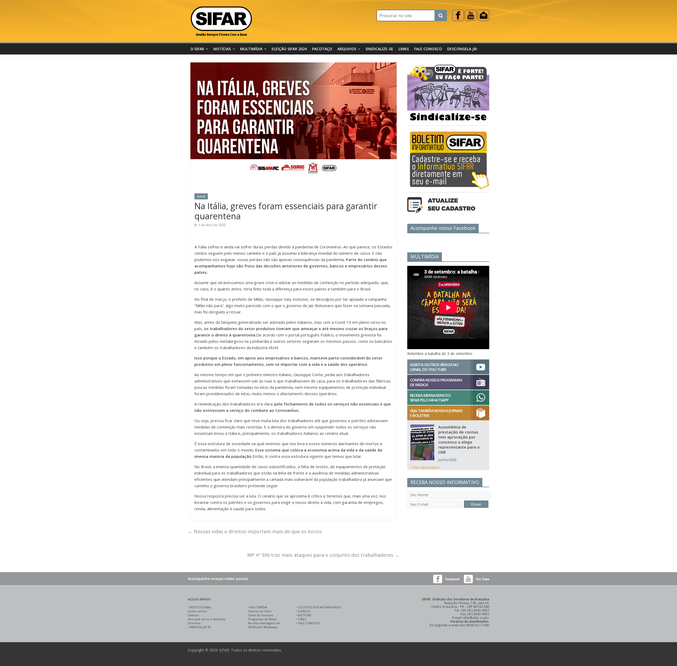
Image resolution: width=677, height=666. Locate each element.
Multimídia (251, 48)
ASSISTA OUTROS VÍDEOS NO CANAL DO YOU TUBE (434, 367)
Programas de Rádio (262, 619)
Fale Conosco (428, 48)
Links (404, 48)
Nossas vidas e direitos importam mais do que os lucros (255, 531)
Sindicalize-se (379, 48)
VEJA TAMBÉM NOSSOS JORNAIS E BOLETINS (436, 413)
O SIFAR (197, 48)
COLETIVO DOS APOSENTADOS (319, 607)
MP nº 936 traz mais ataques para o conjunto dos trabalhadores (323, 555)
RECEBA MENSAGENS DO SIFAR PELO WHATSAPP (430, 398)
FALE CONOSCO (309, 623)
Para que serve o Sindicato (207, 619)
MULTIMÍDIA (258, 607)
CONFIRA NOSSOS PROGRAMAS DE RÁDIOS (436, 382)
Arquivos (346, 48)
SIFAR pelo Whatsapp (262, 627)
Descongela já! (462, 48)
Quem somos (197, 611)
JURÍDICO (304, 611)
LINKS (302, 619)
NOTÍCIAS (304, 615)
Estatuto (193, 615)
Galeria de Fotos (259, 611)
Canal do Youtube (260, 615)
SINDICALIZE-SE (200, 627)
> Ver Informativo (425, 467)
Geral (201, 196)
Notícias (222, 48)
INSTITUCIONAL (200, 607)
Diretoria (194, 623)
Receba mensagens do (264, 623)
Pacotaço (322, 48)
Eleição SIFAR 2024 (289, 48)
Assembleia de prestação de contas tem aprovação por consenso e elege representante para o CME (459, 439)
